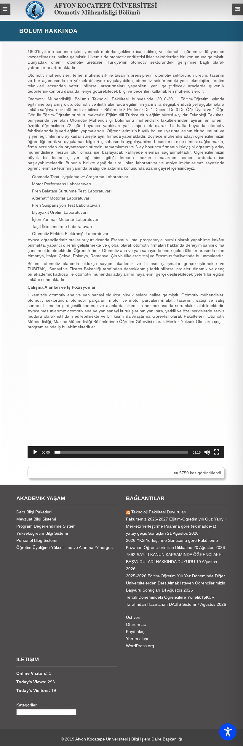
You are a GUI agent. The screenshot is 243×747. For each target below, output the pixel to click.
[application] (126, 402)
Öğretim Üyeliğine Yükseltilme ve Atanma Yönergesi (64, 547)
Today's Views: (32, 681)
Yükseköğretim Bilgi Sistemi (42, 533)
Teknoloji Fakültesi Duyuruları (158, 512)
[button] (126, 403)
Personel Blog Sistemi (36, 540)
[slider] (121, 452)
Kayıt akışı (136, 631)
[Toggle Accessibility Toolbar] (228, 732)
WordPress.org (140, 645)
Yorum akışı (137, 638)
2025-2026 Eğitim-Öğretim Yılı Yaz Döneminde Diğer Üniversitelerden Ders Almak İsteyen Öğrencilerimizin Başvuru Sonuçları (175, 582)
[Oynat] (35, 452)
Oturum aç (136, 624)
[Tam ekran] (217, 452)
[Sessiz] (207, 452)
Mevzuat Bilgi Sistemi (36, 519)
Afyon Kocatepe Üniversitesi (101, 739)
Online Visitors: (32, 673)
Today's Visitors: (33, 690)
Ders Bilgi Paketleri (34, 512)
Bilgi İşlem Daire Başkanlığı (156, 739)
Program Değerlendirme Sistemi (46, 526)
